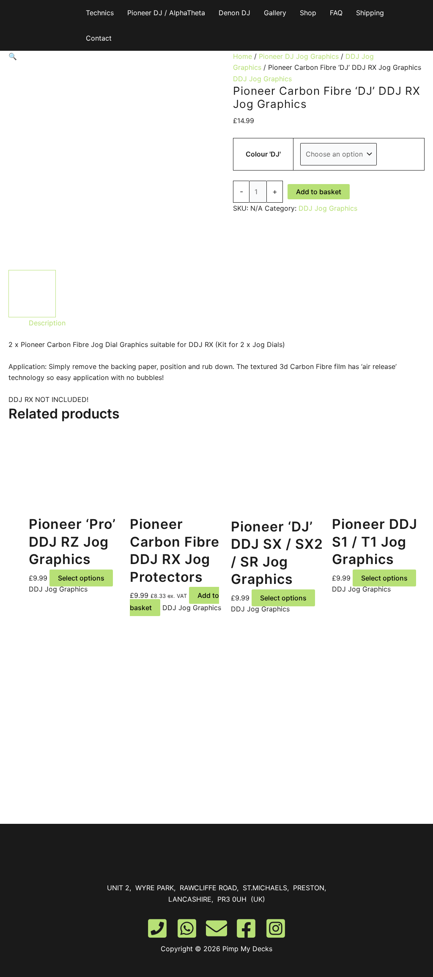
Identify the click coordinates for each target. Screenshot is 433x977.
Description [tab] (47, 323)
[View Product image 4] (192, 293)
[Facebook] (246, 928)
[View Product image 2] (86, 293)
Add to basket (318, 191)
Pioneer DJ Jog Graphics (299, 56)
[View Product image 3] (139, 293)
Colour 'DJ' (263, 154)
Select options (81, 578)
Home (242, 56)
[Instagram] (275, 928)
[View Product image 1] (32, 293)
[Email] (216, 928)
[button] (112, 56)
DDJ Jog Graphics (262, 78)
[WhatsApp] (187, 928)
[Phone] (157, 928)
